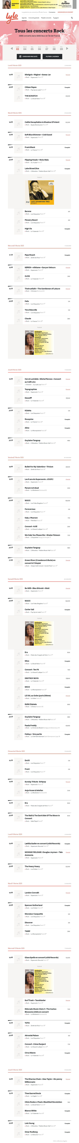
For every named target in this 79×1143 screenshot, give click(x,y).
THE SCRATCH (31, 96)
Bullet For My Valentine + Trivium (39, 466)
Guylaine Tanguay (32, 440)
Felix (27, 301)
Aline (27, 427)
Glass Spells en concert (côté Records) (41, 957)
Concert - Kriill (31, 526)
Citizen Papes (31, 87)
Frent (27, 769)
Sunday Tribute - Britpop (35, 781)
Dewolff (28, 398)
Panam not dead (32, 488)
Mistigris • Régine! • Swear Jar (38, 74)
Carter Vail (29, 609)
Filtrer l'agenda (52, 57)
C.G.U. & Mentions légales (60, 1141)
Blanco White (31, 1110)
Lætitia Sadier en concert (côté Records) (42, 843)
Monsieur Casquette (34, 914)
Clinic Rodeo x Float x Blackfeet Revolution (43, 1102)
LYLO (12, 18)
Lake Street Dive (32, 168)
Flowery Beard (31, 220)
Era (26, 652)
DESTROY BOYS (32, 678)
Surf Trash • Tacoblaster (35, 1000)
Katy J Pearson (31, 517)
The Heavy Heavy (32, 866)
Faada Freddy (31, 725)
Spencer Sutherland (33, 905)
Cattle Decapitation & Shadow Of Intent (42, 122)
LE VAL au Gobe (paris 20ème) (38, 695)
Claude (28, 318)
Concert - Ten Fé (32, 669)
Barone (28, 211)
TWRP (27, 931)
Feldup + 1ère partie (33, 734)
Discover (29, 922)
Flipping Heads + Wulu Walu (37, 159)
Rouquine (29, 419)
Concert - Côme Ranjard (35, 1044)
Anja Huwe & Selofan (34, 790)
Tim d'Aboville (31, 310)
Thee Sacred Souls (33, 1093)
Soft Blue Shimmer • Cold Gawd (38, 134)
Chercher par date (30, 57)
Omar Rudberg (31, 1132)
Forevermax (30, 509)
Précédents (10, 48)
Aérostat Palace (32, 1035)
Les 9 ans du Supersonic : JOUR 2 (39, 479)
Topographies (31, 389)
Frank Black (30, 147)
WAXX (27, 500)
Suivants (67, 48)
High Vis (28, 228)
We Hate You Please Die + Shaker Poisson (42, 535)
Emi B (27, 760)
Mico (27, 661)
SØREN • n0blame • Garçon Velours (40, 267)
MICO (27, 687)
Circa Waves (30, 1052)
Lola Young (29, 1123)
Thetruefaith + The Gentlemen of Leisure (42, 288)
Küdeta (28, 410)
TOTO (27, 1023)
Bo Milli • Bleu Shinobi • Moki (37, 588)
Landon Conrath (32, 892)
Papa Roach (30, 255)
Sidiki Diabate (31, 704)
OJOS (27, 276)
